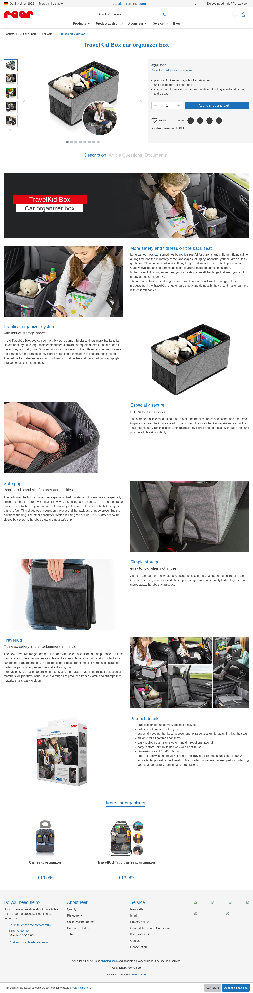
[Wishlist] (235, 14)
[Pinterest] (209, 121)
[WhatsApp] (219, 121)
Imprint (134, 915)
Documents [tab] (156, 155)
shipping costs (109, 960)
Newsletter (137, 909)
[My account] (243, 14)
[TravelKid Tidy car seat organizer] (126, 838)
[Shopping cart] (248, 12)
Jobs (70, 934)
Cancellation (138, 947)
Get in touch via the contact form (30, 925)
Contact (135, 940)
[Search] (165, 14)
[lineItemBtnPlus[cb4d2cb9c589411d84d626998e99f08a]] (178, 105)
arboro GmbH (138, 974)
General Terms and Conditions (150, 928)
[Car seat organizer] (45, 838)
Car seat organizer (45, 862)
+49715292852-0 (20, 931)
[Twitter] (200, 121)
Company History (78, 928)
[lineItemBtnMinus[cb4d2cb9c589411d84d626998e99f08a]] (155, 105)
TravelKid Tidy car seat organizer (126, 862)
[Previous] (24, 101)
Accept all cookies (236, 987)
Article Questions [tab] (125, 155)
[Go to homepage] (19, 14)
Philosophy (74, 915)
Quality (71, 909)
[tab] (95, 155)
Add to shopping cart (214, 105)
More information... (81, 988)
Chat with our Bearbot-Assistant (29, 942)
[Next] (141, 101)
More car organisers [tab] (125, 802)
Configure (212, 987)
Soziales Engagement (81, 921)
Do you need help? (227, 3)
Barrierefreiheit (140, 934)
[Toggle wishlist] (73, 822)
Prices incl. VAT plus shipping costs (171, 70)
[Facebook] (191, 121)
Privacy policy (139, 921)
